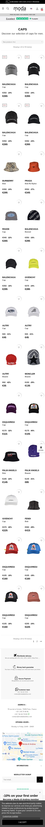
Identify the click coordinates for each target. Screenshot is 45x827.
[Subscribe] (40, 780)
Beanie (5, 377)
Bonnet (28, 232)
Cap (4, 87)
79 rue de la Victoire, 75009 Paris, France (22, 709)
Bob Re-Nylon (31, 184)
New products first (23, 42)
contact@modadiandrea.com (22, 694)
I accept (22, 822)
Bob (4, 184)
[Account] (37, 8)
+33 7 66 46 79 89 (22, 692)
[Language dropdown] (32, 8)
